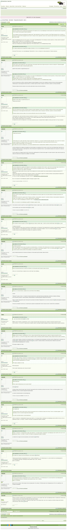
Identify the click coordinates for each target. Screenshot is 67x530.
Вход (34, 17)
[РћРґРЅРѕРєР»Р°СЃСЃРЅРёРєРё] (9, 525)
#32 (65, 330)
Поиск (61, 6)
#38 (65, 473)
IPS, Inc (37, 528)
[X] (12, 525)
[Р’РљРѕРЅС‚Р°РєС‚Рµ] (7, 525)
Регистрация (38, 17)
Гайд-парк (24, 6)
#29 (65, 263)
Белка (2, 26)
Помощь (64, 6)
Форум (29, 528)
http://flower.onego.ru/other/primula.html (41, 176)
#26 (65, 190)
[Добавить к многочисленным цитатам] (56, 125)
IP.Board (32, 528)
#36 (65, 428)
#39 (65, 495)
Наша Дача (3, 6)
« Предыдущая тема (52, 511)
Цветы (58, 511)
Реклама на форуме (33, 526)
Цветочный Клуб (18, 6)
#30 (65, 286)
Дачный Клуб (12, 6)
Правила (7, 6)
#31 (65, 314)
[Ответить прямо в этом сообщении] (61, 125)
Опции (61, 24)
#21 (65, 26)
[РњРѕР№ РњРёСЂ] (10, 525)
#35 (65, 404)
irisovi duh (3, 495)
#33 (65, 353)
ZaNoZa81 (3, 60)
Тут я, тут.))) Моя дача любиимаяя (22, 90)
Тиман (2, 314)
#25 (65, 162)
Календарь (51, 6)
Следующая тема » (62, 511)
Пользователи (56, 6)
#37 (65, 450)
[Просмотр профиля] (3, 30)
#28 (65, 241)
